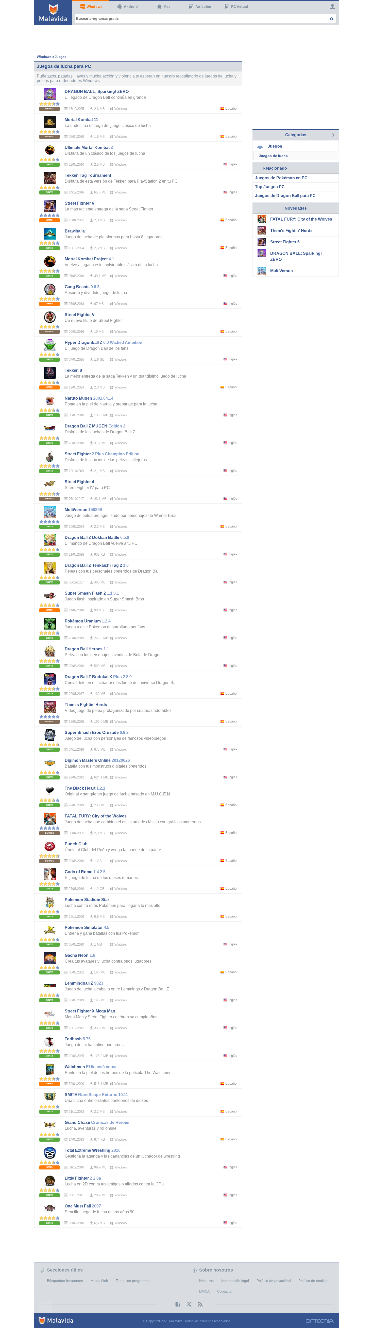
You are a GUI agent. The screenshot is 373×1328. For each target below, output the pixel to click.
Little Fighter (77, 1178)
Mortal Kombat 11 (81, 120)
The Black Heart (80, 788)
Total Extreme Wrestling (87, 1150)
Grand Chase (77, 1122)
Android (131, 7)
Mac (167, 7)
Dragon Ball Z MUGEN (86, 426)
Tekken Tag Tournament (88, 175)
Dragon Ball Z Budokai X (88, 677)
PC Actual (239, 7)
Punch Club (76, 844)
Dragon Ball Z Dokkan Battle (92, 537)
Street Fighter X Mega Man (90, 1011)
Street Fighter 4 (79, 482)
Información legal (235, 1281)
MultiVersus (76, 509)
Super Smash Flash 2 (85, 593)
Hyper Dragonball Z (83, 342)
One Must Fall (78, 1206)
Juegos (60, 57)
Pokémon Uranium (83, 621)
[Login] (331, 6)
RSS (197, 1304)
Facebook (175, 1304)
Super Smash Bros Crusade (92, 732)
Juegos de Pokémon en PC (281, 178)
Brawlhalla (75, 231)
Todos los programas (132, 1281)
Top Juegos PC (270, 187)
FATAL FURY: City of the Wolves (96, 816)
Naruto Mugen (78, 398)
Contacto (224, 1291)
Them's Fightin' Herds (86, 704)
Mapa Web (99, 1281)
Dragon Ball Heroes (84, 649)
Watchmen (75, 1067)
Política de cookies (313, 1281)
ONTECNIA (320, 1321)
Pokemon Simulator (84, 927)
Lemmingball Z (79, 983)
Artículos (203, 7)
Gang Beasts (77, 287)
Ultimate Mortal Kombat (87, 147)
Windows (95, 7)
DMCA (204, 1291)
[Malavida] (53, 12)
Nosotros (206, 1281)
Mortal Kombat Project (86, 259)
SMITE (71, 1094)
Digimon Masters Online (88, 760)
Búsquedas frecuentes (65, 1281)
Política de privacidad (274, 1281)
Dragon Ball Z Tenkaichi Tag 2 (93, 565)
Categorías (295, 135)
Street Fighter (78, 454)
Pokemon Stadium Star (87, 899)
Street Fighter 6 (79, 203)
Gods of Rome (78, 872)
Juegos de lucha (273, 156)
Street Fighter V (80, 315)
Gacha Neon (77, 955)
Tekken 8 (73, 370)
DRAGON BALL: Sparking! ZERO (97, 91)
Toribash (73, 1039)
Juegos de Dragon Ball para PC (285, 195)
